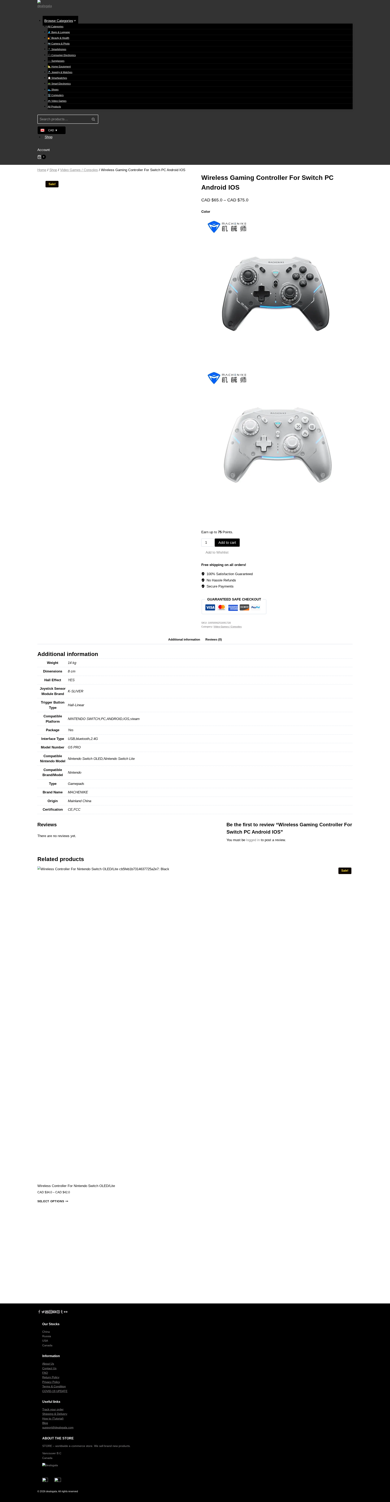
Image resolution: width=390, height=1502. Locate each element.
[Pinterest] (58, 1312)
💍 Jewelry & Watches (60, 72)
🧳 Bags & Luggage (59, 32)
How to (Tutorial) (53, 1418)
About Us (48, 1363)
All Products (54, 106)
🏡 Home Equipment (59, 66)
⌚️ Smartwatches (57, 78)
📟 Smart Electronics (59, 83)
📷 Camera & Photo (59, 43)
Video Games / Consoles (227, 626)
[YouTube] (54, 1312)
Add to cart (227, 543)
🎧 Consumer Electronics (62, 55)
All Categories (55, 26)
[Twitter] (43, 1312)
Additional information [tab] (184, 639)
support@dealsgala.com (58, 1427)
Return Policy (50, 1377)
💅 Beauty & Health (58, 38)
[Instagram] (51, 1312)
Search (94, 119)
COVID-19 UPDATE (54, 1391)
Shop (48, 137)
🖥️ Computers (56, 95)
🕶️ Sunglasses (56, 61)
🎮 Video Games (57, 101)
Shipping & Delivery (54, 1413)
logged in (253, 840)
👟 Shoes (53, 89)
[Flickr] (66, 1312)
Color (205, 212)
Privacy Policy (51, 1382)
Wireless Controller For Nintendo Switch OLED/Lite (76, 1186)
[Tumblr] (62, 1312)
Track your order (53, 1409)
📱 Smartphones (57, 49)
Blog (45, 1423)
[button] (215, 552)
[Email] (47, 1312)
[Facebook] (39, 1312)
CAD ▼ (53, 130)
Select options (50, 1201)
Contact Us (49, 1368)
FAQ (45, 1372)
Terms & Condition (54, 1386)
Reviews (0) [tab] (213, 639)
